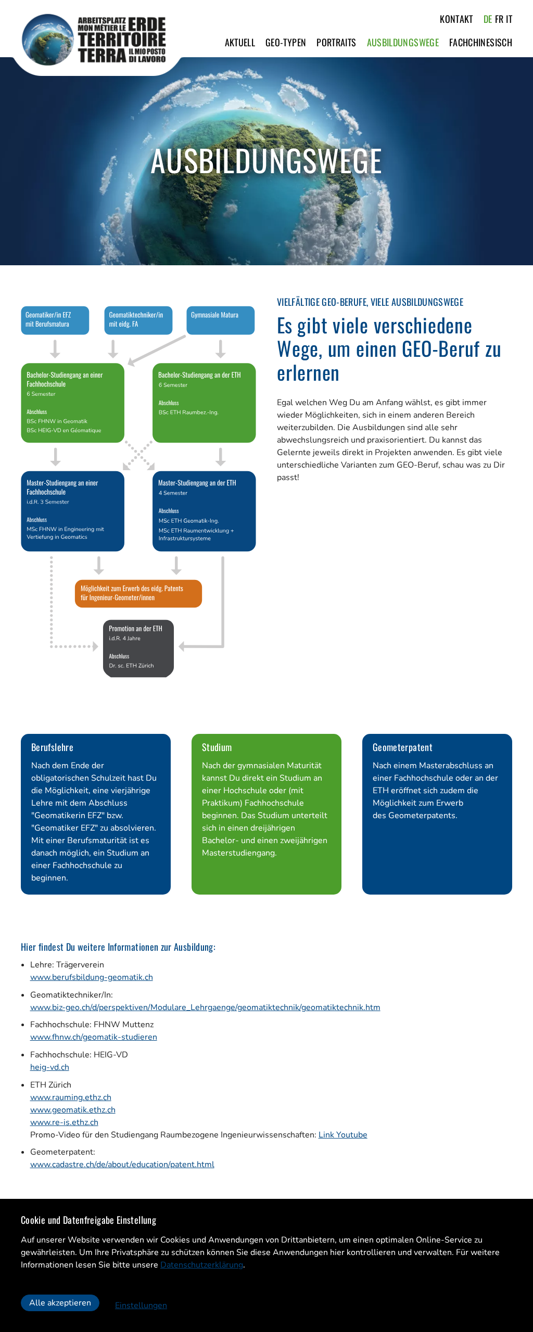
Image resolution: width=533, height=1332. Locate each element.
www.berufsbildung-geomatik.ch (91, 977)
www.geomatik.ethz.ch (73, 1110)
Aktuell (240, 42)
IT (509, 18)
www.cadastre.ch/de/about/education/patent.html (122, 1164)
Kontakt (456, 18)
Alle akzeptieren (60, 1303)
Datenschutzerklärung (201, 1265)
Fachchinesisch (480, 42)
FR (499, 18)
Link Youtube (343, 1135)
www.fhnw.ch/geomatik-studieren (93, 1037)
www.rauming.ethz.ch (70, 1097)
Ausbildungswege (403, 42)
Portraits (336, 42)
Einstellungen (141, 1305)
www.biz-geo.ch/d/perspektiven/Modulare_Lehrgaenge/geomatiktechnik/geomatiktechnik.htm (205, 1007)
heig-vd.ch (49, 1067)
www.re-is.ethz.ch (64, 1122)
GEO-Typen (285, 42)
